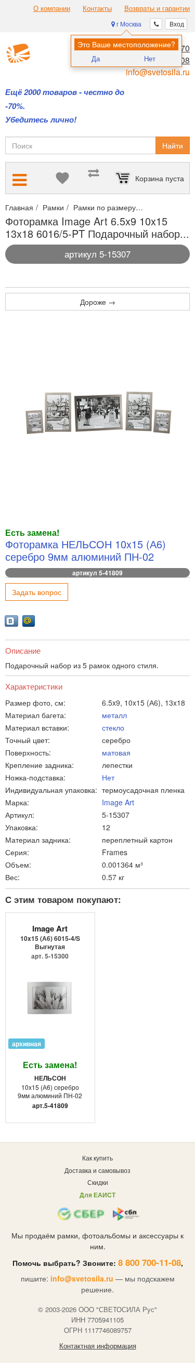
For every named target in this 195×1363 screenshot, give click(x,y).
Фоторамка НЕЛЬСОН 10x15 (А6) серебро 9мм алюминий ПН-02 (85, 550)
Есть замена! (50, 1065)
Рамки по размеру (104, 207)
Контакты (97, 8)
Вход (176, 23)
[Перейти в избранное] (62, 178)
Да (96, 58)
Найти (172, 145)
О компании (51, 8)
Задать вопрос (36, 592)
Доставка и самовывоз (97, 1170)
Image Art (118, 802)
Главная (19, 207)
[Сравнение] (93, 178)
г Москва (128, 23)
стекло (113, 727)
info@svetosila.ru (158, 72)
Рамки (53, 207)
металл (114, 715)
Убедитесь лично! (40, 119)
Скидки (97, 1182)
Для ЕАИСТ (97, 1194)
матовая (116, 752)
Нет (149, 58)
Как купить (97, 1157)
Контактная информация (97, 1346)
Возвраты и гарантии (157, 8)
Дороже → (97, 301)
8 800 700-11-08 (149, 1262)
